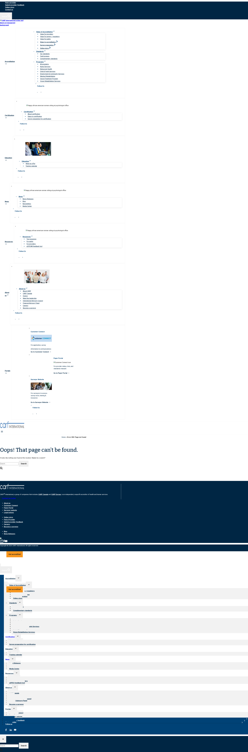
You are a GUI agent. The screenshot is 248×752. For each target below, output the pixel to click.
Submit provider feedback (14, 5)
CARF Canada (27, 293)
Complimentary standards (48, 59)
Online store (9, 7)
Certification (10, 637)
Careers (25, 306)
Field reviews (44, 56)
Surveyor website (10, 510)
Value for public (45, 39)
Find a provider (10, 3)
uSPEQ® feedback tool (34, 246)
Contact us (9, 10)
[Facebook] (4, 542)
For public (30, 241)
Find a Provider (9, 520)
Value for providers (46, 34)
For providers (31, 244)
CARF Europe (56, 494)
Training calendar (31, 166)
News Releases (28, 199)
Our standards (45, 54)
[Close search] (3, 739)
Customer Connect (11, 505)
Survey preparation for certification (39, 119)
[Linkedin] (1, 542)
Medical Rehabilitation (47, 76)
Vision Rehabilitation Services (50, 81)
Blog (24, 201)
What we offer (30, 164)
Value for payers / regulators (50, 37)
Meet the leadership (30, 298)
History (25, 296)
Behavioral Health (46, 69)
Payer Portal (8, 508)
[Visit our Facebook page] (18, 217)
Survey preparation (47, 45)
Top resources (31, 239)
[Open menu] (2, 431)
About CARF (27, 291)
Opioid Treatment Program (49, 79)
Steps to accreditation (48, 42)
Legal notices (9, 512)
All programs (44, 64)
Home (64, 437)
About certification (34, 114)
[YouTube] (6, 542)
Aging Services (45, 67)
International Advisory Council (33, 301)
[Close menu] (0, 564)
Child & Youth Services (47, 71)
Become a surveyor (29, 308)
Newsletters (27, 204)
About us (7, 503)
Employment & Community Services (52, 74)
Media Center (27, 206)
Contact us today (9, 498)
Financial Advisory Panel (31, 303)
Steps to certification (35, 116)
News (7, 659)
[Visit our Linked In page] (37, 92)
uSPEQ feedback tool (17, 683)
